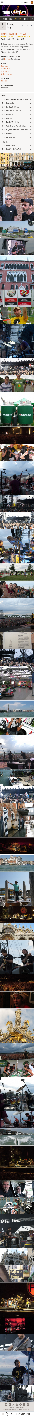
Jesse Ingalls (5, 71)
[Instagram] (6, 1404)
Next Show (27, 26)
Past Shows (18, 19)
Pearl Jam (7, 59)
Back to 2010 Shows (31, 26)
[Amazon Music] (28, 1404)
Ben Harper (4, 66)
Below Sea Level (23, 1414)
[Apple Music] (24, 1404)
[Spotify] (20, 1404)
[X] (13, 1404)
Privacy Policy (20, 1407)
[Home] (27, 2)
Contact (12, 1407)
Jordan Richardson (6, 74)
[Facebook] (10, 1404)
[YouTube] (17, 1404)
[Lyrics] (30, 99)
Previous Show (23, 26)
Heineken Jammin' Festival (13, 33)
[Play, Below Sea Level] (7, 1414)
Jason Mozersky (5, 68)
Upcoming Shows (7, 19)
